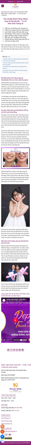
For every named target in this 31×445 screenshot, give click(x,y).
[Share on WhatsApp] (8, 350)
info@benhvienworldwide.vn (9, 431)
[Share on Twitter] (14, 350)
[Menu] (2, 6)
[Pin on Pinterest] (20, 350)
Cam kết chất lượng (6, 421)
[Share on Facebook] (11, 350)
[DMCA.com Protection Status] (6, 438)
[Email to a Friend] (17, 350)
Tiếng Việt (10, 1)
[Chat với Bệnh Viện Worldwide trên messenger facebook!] (2, 436)
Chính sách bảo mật (6, 423)
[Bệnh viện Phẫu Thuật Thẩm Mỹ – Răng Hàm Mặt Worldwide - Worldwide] (15, 6)
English (19, 1)
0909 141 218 (15, 410)
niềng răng (21, 115)
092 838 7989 (18, 407)
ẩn (9, 56)
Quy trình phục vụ (6, 418)
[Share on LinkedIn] (22, 350)
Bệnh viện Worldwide (7, 12)
